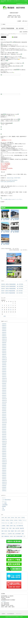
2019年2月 (4, 477)
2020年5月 (4, 451)
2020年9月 (4, 444)
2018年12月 (4, 480)
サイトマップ (18, 613)
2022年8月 (4, 405)
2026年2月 (4, 334)
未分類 (3, 509)
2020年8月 (4, 446)
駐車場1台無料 (19, 536)
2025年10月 (4, 340)
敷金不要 (22, 528)
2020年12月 (4, 439)
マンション (4, 501)
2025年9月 (4, 342)
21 (10, 309)
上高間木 (3, 525)
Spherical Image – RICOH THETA (13, 177)
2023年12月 (4, 378)
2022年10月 (4, 402)
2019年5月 (4, 472)
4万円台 (7, 520)
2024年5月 (4, 369)
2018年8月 (4, 487)
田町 (16, 531)
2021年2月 (4, 436)
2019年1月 (4, 478)
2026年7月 (4, 325)
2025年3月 (4, 352)
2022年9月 (4, 403)
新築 (2, 531)
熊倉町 (12, 531)
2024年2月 (4, 374)
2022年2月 (4, 415)
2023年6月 (4, 388)
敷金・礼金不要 (16, 528)
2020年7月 (4, 448)
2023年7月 (4, 386)
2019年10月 (4, 463)
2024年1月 (4, 376)
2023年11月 (4, 380)
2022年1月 (4, 417)
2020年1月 (4, 458)
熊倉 (9, 531)
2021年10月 (4, 422)
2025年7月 (4, 346)
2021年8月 (4, 426)
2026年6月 (4, 327)
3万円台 (3, 520)
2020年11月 (4, 441)
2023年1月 (4, 397)
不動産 (7, 525)
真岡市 (22, 531)
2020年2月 (4, 456)
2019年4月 (4, 473)
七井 (24, 33)
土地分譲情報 (4, 504)
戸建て (10, 528)
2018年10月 (4, 483)
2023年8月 (4, 385)
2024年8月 (4, 364)
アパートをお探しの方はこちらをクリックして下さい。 (12, 199)
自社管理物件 (18, 533)
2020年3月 (4, 454)
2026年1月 (4, 335)
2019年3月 (4, 475)
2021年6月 (4, 429)
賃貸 (2, 536)
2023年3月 (4, 393)
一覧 (26, 280)
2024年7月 (4, 366)
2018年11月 (4, 482)
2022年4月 (4, 412)
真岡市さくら (4, 533)
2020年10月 (4, 443)
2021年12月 (4, 419)
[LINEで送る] (15, 37)
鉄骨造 (11, 536)
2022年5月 (4, 410)
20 (8, 309)
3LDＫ (19, 517)
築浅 (13, 533)
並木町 (11, 525)
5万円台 (11, 520)
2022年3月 (4, 414)
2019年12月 (4, 460)
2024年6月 (4, 368)
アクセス (4, 601)
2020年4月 (4, 453)
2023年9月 (4, 383)
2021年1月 (4, 437)
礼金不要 (10, 533)
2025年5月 (4, 349)
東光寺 (5, 531)
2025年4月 (4, 351)
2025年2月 (4, 354)
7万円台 (20, 520)
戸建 (3, 508)
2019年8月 (4, 466)
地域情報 (4, 506)
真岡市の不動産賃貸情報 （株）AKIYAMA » (18, 249)
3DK (16, 517)
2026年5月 (4, 328)
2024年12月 (4, 357)
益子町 (19, 531)
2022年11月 (4, 400)
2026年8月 (4, 323)
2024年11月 (4, 359)
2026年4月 (4, 330)
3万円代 (23, 517)
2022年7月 (4, 407)
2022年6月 (4, 409)
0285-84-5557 (14, 13)
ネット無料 (10, 522)
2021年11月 (4, 420)
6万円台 (14, 33)
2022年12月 (4, 398)
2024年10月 (4, 361)
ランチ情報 (4, 503)
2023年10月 (4, 381)
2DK (6, 517)
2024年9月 (4, 363)
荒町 (23, 533)
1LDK (3, 517)
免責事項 (3, 613)
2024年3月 (4, 373)
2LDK (11, 33)
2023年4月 (4, 391)
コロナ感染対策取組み (6, 499)
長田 (14, 536)
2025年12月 (4, 337)
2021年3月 (4, 434)
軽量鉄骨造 (6, 536)
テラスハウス (4, 522)
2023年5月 (4, 390)
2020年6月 (4, 449)
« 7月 (4, 316)
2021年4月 (4, 432)
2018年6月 (4, 490)
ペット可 (21, 33)
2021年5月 (4, 431)
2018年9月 (4, 485)
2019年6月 (4, 470)
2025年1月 (4, 356)
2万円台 (12, 517)
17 (2, 309)
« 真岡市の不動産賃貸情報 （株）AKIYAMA (10, 248)
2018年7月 (4, 489)
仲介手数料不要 (20, 525)
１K (24, 536)
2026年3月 (4, 332)
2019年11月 (4, 461)
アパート (6, 33)
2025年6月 (4, 347)
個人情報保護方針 (10, 613)
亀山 (14, 525)
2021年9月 (4, 424)
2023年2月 (4, 395)
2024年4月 (4, 371)
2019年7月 (4, 468)
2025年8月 (4, 344)
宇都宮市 (3, 528)
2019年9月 (4, 465)
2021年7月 (4, 427)
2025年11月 (4, 339)
